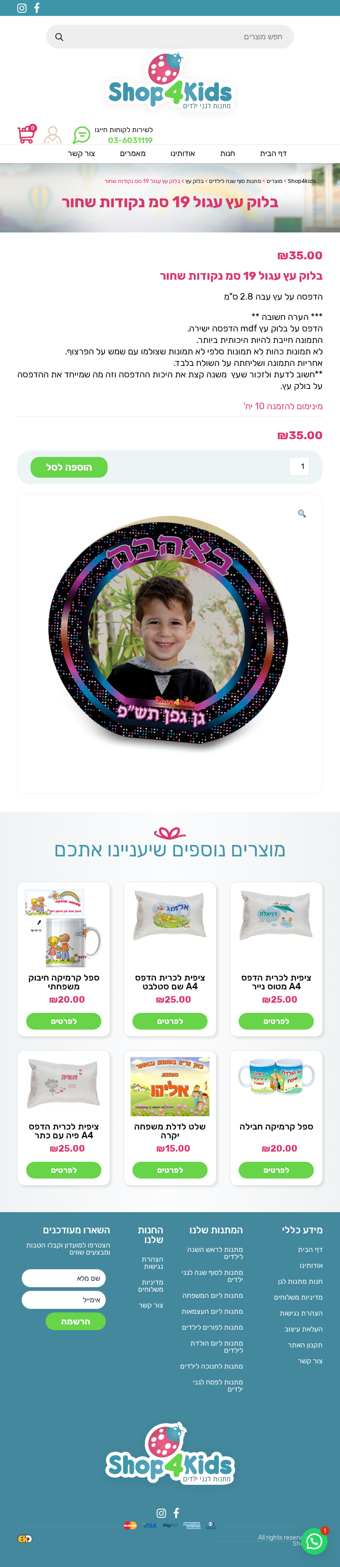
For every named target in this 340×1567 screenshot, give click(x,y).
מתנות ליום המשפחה (212, 1295)
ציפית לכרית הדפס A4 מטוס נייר (276, 982)
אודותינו (311, 1265)
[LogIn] (53, 135)
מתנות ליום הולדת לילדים (216, 1346)
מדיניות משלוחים (298, 1297)
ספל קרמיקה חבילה (276, 1126)
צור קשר (310, 1361)
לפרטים (276, 1021)
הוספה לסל (69, 467)
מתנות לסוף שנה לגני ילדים (212, 1276)
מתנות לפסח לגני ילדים (218, 1385)
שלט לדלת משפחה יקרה (170, 1131)
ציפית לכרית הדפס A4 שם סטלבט (170, 982)
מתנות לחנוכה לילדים (211, 1366)
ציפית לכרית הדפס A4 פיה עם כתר (64, 1131)
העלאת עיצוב (304, 1329)
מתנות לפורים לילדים (212, 1327)
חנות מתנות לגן (300, 1281)
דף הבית (310, 1249)
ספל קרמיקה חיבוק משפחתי (64, 982)
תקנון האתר (305, 1345)
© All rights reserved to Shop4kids (290, 1541)
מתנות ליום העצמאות (212, 1311)
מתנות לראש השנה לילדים (215, 1253)
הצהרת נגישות (301, 1313)
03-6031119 (130, 141)
